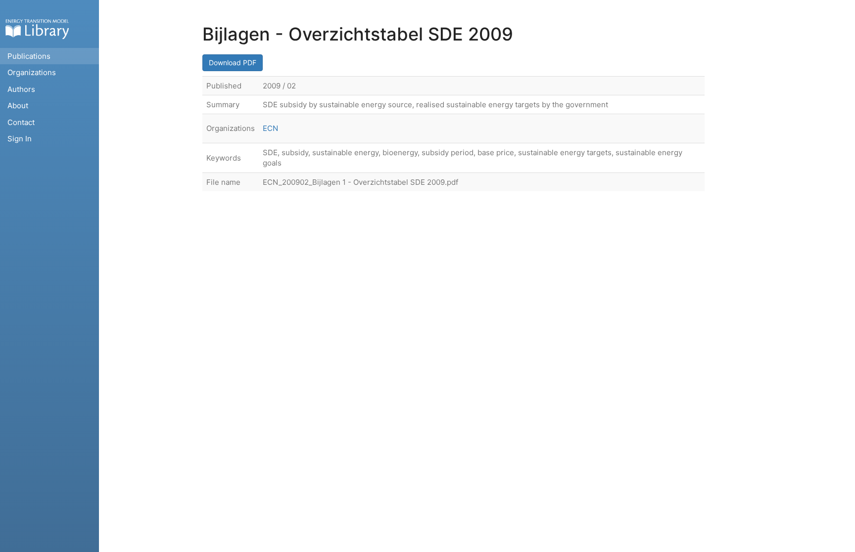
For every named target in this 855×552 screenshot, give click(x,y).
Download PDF (232, 62)
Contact (21, 122)
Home (37, 29)
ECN (270, 128)
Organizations (31, 72)
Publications (28, 56)
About (17, 105)
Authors (21, 89)
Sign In (19, 138)
